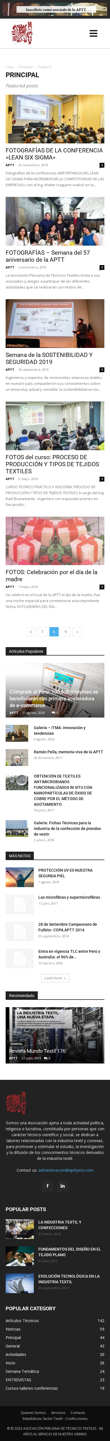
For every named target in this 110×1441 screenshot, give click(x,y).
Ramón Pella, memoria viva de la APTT (68, 752)
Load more (53, 978)
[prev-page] (31, 631)
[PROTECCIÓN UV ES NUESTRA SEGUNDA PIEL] (20, 877)
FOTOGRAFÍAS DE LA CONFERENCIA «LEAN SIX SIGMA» (54, 154)
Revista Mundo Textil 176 (37, 1051)
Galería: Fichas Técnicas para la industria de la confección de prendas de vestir (67, 828)
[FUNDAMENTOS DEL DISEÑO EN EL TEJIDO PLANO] (20, 1256)
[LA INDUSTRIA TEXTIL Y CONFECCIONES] (20, 1229)
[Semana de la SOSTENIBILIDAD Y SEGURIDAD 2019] (55, 323)
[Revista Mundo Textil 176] (55, 1035)
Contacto (78, 1412)
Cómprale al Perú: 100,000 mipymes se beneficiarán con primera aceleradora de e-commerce (54, 698)
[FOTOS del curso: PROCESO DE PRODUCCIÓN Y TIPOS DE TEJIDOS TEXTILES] (55, 425)
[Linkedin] (62, 1186)
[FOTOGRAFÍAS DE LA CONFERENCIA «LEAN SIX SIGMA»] (55, 119)
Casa (10, 67)
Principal (26, 67)
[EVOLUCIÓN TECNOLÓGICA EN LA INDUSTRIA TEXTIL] (20, 1283)
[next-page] (77, 631)
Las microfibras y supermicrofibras (69, 897)
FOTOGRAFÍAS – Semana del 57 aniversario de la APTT (48, 256)
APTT (10, 165)
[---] (94, 35)
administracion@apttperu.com (65, 1170)
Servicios (58, 1412)
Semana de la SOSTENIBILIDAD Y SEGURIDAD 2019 (49, 358)
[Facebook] (47, 1186)
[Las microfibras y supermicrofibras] (20, 904)
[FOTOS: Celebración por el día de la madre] (55, 541)
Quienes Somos (33, 1412)
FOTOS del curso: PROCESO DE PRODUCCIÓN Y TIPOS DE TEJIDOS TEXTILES (52, 464)
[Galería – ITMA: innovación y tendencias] (17, 733)
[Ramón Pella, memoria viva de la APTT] (17, 757)
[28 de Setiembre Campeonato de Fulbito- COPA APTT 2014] (20, 931)
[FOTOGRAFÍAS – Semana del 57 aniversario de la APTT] (55, 221)
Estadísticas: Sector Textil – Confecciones (55, 1418)
